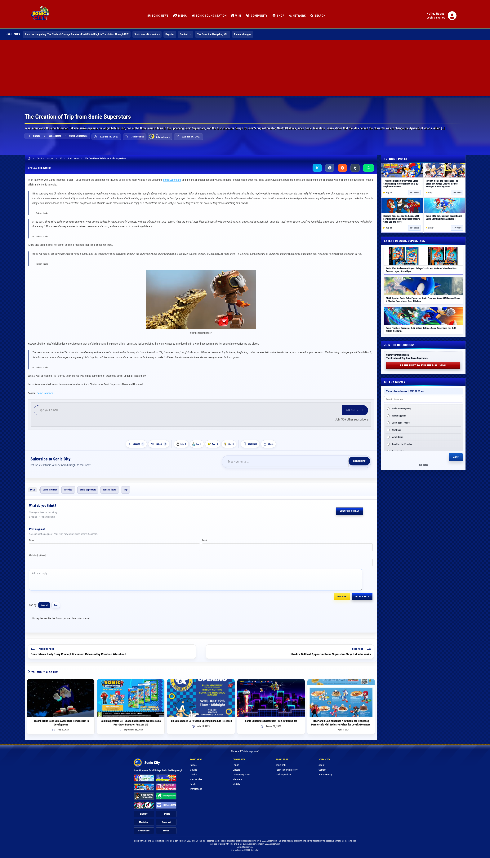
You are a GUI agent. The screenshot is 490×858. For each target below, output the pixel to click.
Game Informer (45, 393)
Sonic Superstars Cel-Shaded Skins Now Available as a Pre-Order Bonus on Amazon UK (131, 722)
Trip (125, 489)
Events (193, 784)
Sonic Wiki (281, 765)
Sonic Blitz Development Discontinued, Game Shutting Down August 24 (444, 217)
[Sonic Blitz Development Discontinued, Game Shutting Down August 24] (444, 205)
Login (430, 17)
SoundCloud (143, 830)
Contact (322, 769)
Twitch (166, 830)
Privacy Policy (325, 774)
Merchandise (196, 779)
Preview (341, 596)
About (321, 765)
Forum (236, 765)
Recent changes (242, 34)
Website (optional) (37, 555)
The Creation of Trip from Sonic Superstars (105, 158)
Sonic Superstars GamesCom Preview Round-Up (271, 720)
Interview (68, 489)
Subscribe (354, 410)
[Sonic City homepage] (39, 15)
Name (31, 540)
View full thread (349, 511)
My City (236, 784)
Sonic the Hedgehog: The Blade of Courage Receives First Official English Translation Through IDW (76, 34)
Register (169, 34)
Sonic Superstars (78, 135)
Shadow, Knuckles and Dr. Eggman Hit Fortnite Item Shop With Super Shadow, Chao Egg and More (401, 219)
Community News (241, 774)
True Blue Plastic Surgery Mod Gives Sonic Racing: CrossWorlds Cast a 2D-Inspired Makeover (401, 184)
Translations (196, 788)
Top (55, 605)
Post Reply (362, 596)
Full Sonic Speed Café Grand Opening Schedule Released (201, 720)
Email (204, 540)
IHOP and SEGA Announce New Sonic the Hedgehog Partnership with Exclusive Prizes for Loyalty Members (341, 722)
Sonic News (55, 135)
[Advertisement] (245, 69)
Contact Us (185, 34)
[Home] (30, 158)
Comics (193, 774)
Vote (456, 457)
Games (37, 135)
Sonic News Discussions (147, 34)
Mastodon (143, 822)
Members (237, 779)
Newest (44, 605)
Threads (166, 813)
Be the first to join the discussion (423, 365)
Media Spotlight (283, 774)
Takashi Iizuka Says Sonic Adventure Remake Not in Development (60, 722)
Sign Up (440, 17)
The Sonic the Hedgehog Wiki (212, 34)
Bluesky (144, 813)
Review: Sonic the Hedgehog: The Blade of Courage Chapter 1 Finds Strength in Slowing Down (442, 184)
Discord (236, 769)
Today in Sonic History (286, 769)
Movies (193, 769)
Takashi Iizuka (109, 489)
